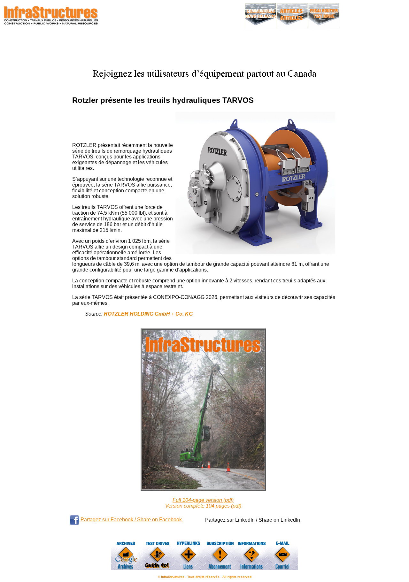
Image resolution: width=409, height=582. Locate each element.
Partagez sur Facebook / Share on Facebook (131, 519)
